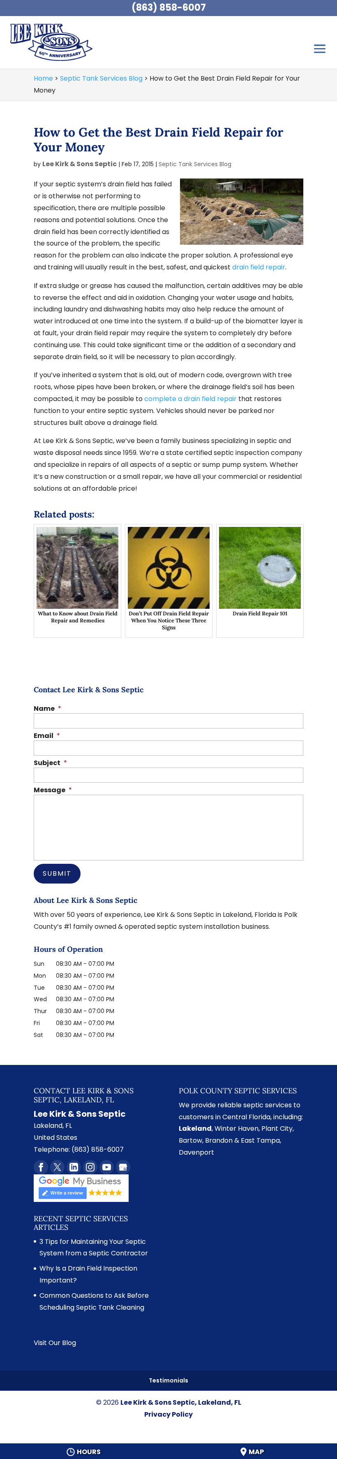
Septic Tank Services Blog (195, 164)
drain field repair (258, 267)
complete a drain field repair (190, 399)
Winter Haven (237, 1128)
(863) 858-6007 (169, 7)
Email (47, 736)
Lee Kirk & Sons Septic (79, 164)
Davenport (196, 1152)
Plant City (277, 1128)
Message (53, 790)
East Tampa (260, 1140)
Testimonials (168, 1380)
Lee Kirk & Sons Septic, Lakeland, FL (180, 1402)
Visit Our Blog (55, 1343)
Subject (50, 763)
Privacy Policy (168, 1414)
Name (47, 709)
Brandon (219, 1140)
